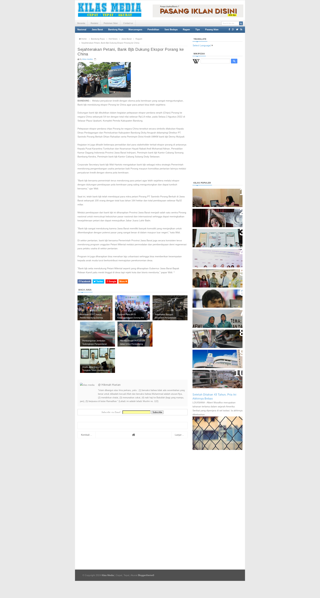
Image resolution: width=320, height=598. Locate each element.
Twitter (99, 281)
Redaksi (94, 23)
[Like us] (229, 29)
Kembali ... (86, 434)
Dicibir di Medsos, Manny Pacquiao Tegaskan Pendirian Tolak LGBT (214, 297)
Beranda (81, 23)
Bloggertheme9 (146, 575)
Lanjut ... (179, 434)
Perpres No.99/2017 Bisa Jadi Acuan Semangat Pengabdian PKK (214, 317)
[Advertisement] (217, 127)
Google (112, 281)
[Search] (241, 23)
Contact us (128, 23)
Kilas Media (108, 575)
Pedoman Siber (111, 23)
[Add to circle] (233, 29)
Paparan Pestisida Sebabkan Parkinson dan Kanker (213, 375)
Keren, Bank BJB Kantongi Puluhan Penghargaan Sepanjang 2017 (217, 256)
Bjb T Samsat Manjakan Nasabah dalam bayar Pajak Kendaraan (216, 335)
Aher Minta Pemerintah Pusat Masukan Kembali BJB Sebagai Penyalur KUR (215, 357)
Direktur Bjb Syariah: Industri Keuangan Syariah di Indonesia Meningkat (215, 196)
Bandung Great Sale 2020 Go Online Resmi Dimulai (214, 234)
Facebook (85, 281)
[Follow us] (237, 29)
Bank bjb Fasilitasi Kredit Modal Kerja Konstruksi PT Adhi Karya (216, 275)
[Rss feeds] (241, 29)
